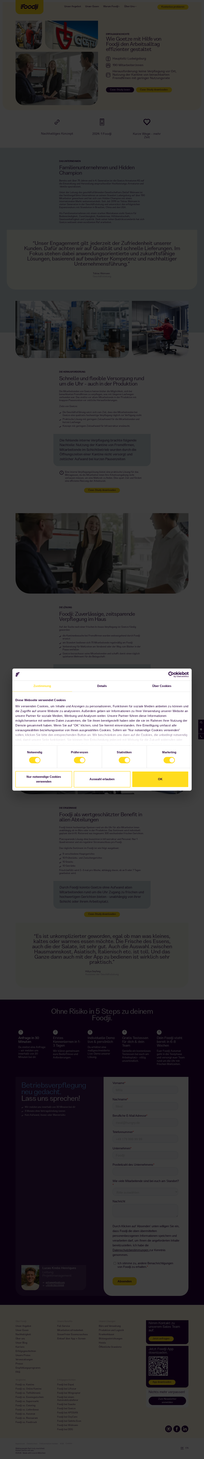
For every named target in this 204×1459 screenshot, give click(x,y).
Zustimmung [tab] (42, 686)
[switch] (75, 758)
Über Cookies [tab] (161, 686)
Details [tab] (102, 686)
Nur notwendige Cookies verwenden (43, 779)
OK (160, 779)
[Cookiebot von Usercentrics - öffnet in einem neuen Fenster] (171, 674)
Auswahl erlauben (102, 779)
